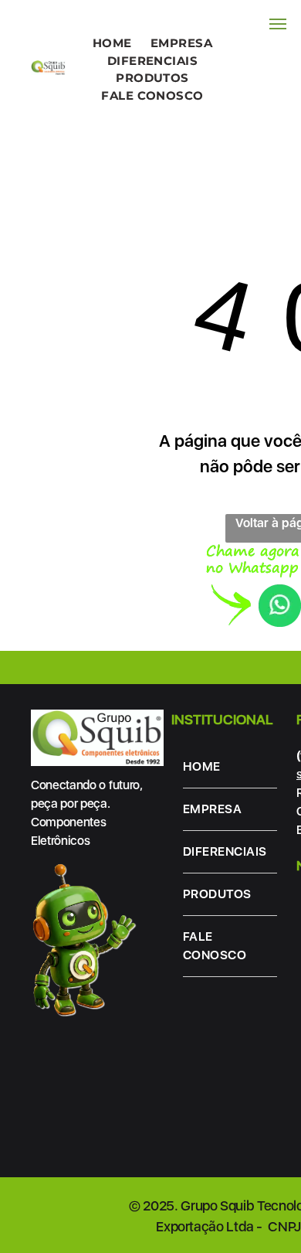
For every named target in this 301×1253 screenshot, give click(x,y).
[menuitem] (112, 44)
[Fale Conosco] (253, 553)
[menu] (277, 24)
